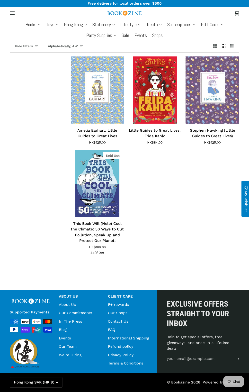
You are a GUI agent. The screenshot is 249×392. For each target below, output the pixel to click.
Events (65, 338)
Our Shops (117, 312)
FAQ (111, 329)
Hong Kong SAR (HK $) (34, 382)
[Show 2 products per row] (215, 46)
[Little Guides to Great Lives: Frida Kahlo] (155, 90)
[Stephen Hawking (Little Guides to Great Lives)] (212, 90)
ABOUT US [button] (68, 296)
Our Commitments (75, 312)
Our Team (68, 346)
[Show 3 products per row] (223, 46)
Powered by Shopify (221, 382)
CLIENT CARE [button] (120, 296)
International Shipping (128, 338)
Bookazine (180, 382)
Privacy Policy (120, 355)
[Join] (232, 359)
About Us (67, 304)
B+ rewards (118, 304)
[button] (32, 295)
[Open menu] (17, 13)
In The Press (70, 321)
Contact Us (118, 321)
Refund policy (120, 346)
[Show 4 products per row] (233, 46)
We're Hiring (70, 355)
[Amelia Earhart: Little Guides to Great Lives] (97, 90)
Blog (63, 329)
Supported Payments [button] (29, 312)
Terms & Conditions (125, 363)
